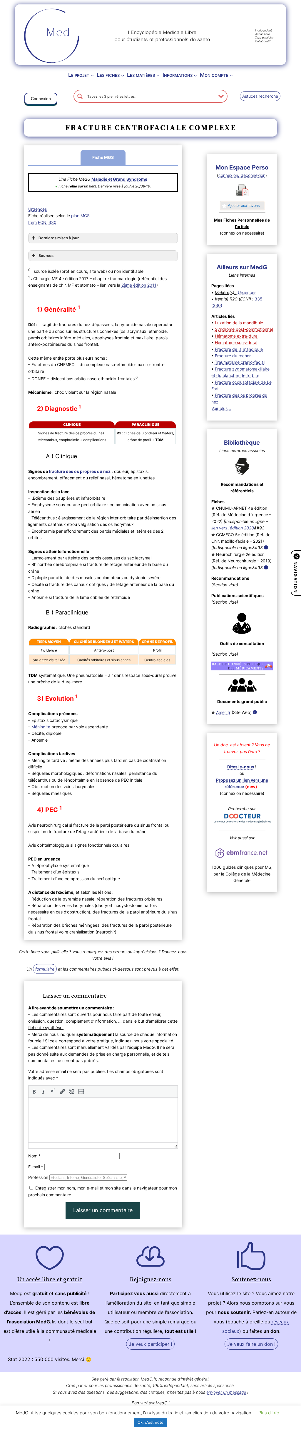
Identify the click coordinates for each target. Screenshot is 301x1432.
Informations (178, 75)
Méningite (41, 726)
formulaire (44, 968)
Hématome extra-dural (236, 335)
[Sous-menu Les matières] (158, 75)
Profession (38, 1177)
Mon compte (214, 75)
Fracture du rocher (233, 355)
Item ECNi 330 (42, 222)
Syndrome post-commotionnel (244, 329)
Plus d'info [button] (268, 1413)
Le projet (78, 75)
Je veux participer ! (150, 1344)
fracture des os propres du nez (80, 471)
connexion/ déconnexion (241, 175)
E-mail (35, 1166)
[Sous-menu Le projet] (92, 75)
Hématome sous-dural (236, 342)
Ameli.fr (223, 712)
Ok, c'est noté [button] (150, 1422)
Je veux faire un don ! (251, 1344)
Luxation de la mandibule (239, 322)
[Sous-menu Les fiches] (122, 75)
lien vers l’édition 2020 (232, 527)
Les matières (141, 75)
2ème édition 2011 (138, 285)
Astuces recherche (260, 96)
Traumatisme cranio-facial (240, 362)
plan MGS (80, 215)
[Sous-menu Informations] (195, 75)
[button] (40, 100)
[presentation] (34, 1091)
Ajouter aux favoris (244, 205)
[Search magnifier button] (80, 96)
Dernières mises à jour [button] (59, 238)
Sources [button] (46, 255)
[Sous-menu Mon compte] (231, 75)
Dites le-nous (240, 766)
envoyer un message (226, 1392)
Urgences (37, 209)
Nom (34, 1155)
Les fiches (108, 75)
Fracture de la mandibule (239, 349)
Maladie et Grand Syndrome (119, 179)
